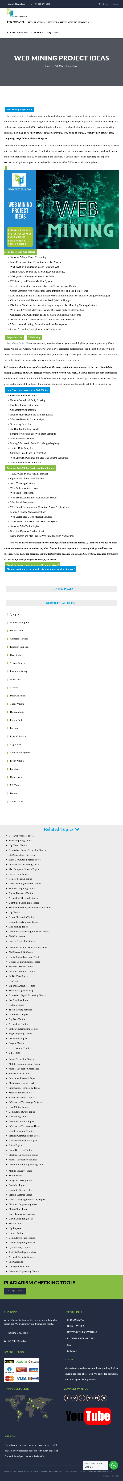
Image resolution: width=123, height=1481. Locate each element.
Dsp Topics (14, 981)
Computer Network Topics (22, 1112)
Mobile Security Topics (20, 1171)
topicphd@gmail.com (18, 1333)
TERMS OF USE (10, 1471)
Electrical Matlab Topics (21, 966)
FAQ (49, 32)
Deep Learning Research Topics (25, 883)
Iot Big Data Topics (18, 976)
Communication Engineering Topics (27, 1164)
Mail (106, 4)
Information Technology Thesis (24, 1126)
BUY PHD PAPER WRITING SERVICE (25, 32)
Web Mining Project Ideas (19, 116)
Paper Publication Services (22, 1214)
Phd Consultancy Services (22, 855)
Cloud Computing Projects (22, 1242)
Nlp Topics (14, 912)
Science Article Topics (20, 1073)
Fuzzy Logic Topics (19, 874)
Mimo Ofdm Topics (18, 1209)
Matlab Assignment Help (21, 990)
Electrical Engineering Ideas (23, 1204)
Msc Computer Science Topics (24, 869)
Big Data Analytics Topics (22, 985)
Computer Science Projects (22, 1238)
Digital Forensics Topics (21, 893)
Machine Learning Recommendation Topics (31, 907)
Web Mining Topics (18, 926)
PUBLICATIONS (71, 1471)
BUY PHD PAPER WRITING (80, 1339)
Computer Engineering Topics (24, 1271)
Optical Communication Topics (24, 962)
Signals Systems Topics (20, 1194)
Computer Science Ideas (21, 1190)
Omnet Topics (16, 1233)
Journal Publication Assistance (24, 1068)
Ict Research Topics (18, 1014)
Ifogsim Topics (16, 1043)
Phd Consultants (17, 936)
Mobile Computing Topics (22, 888)
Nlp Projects (15, 1228)
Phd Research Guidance (21, 952)
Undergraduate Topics (20, 1266)
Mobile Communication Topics (24, 1064)
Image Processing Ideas (20, 1180)
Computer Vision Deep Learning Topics (29, 947)
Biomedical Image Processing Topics (27, 850)
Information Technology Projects (25, 1102)
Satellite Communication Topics (25, 1135)
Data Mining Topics (19, 1107)
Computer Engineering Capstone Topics (29, 931)
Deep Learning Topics (20, 1048)
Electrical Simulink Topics (22, 971)
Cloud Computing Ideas (21, 1218)
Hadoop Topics (16, 1005)
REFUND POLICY (55, 1471)
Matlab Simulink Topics (21, 1092)
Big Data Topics (17, 1019)
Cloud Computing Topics (21, 1131)
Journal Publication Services (23, 1159)
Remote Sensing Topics (20, 879)
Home (47, 66)
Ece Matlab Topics (18, 1038)
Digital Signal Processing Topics (25, 957)
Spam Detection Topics (20, 1150)
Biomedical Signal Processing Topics (27, 995)
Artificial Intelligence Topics (23, 1140)
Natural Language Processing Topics (27, 1199)
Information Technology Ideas (24, 864)
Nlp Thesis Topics (18, 845)
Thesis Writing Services (20, 1009)
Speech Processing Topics (22, 941)
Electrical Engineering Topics (23, 1155)
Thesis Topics (15, 1175)
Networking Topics (18, 1024)
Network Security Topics (21, 1257)
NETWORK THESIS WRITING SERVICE (67, 22)
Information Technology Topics (24, 1088)
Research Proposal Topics (21, 835)
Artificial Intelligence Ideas (22, 1252)
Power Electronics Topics (21, 917)
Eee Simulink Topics (19, 1000)
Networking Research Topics (23, 898)
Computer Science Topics (21, 1121)
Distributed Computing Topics (24, 902)
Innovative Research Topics (23, 1078)
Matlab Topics (16, 1223)
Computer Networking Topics (23, 922)
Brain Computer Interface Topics (25, 859)
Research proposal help (100, 1471)
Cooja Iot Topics (17, 1185)
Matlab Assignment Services (23, 1083)
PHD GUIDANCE (75, 1320)
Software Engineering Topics (23, 1029)
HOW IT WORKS (36, 22)
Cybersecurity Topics (19, 1247)
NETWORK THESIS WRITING (82, 1332)
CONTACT (58, 32)
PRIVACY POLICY (25, 1471)
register (115, 4)
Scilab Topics (15, 1145)
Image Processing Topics (21, 1059)
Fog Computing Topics (20, 1033)
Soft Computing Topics (20, 840)
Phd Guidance (16, 1261)
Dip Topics (14, 1052)
